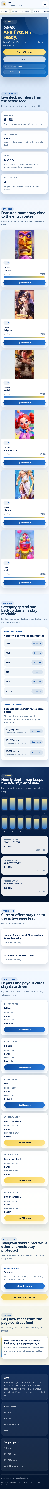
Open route (36, 731)
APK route (8, 1412)
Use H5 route (24, 1029)
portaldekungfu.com (13, 1466)
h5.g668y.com (10, 1454)
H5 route (8, 1418)
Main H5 (24, 59)
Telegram (8, 1448)
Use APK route (24, 1142)
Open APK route (24, 52)
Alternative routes (12, 1424)
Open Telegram (24, 1286)
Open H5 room (24, 282)
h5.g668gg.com (11, 1460)
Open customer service (24, 1297)
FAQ (6, 1430)
